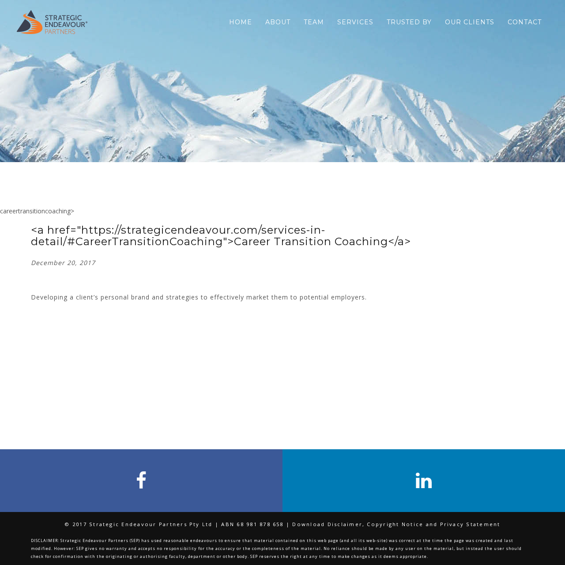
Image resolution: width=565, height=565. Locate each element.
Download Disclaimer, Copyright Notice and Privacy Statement (396, 524)
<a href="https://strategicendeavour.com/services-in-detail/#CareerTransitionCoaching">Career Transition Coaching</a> (221, 236)
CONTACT (525, 22)
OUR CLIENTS (469, 22)
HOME (240, 22)
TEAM (314, 22)
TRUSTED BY (409, 22)
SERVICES (355, 22)
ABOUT (277, 22)
